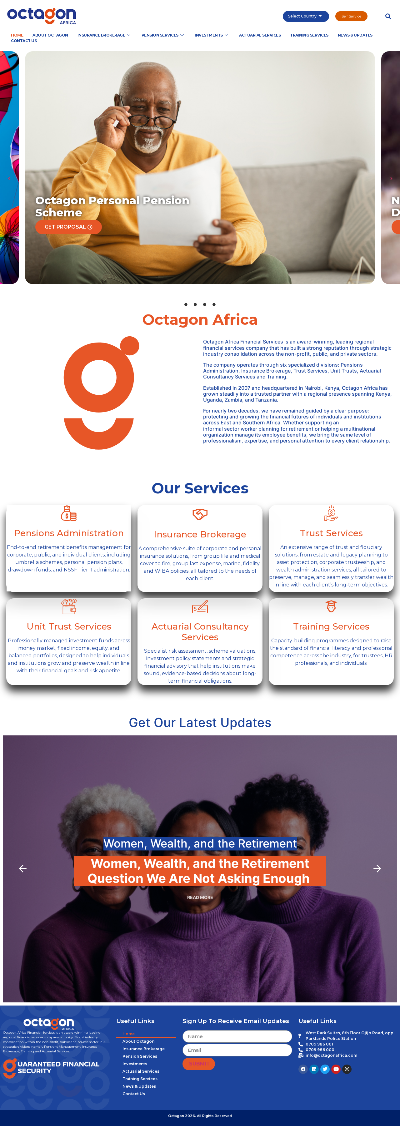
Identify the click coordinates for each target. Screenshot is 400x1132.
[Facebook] (303, 1069)
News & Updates (355, 35)
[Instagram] (347, 1069)
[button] (388, 16)
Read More (200, 897)
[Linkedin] (314, 1069)
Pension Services (160, 35)
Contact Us (24, 40)
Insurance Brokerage (101, 35)
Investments (209, 35)
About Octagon (50, 35)
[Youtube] (336, 1069)
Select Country (302, 16)
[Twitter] (325, 1069)
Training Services (309, 35)
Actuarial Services (260, 35)
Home (17, 35)
